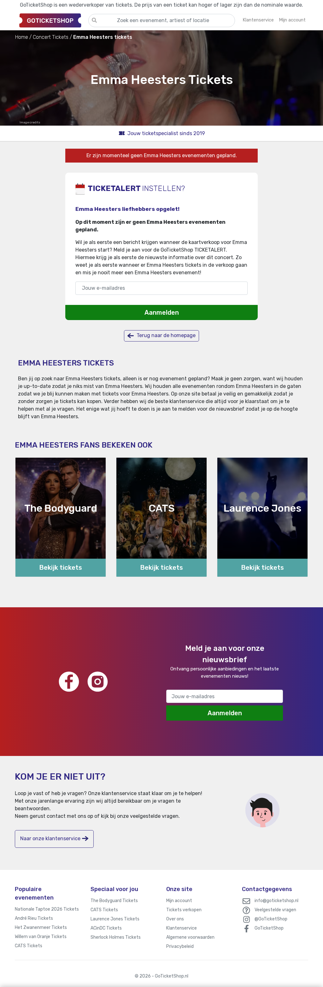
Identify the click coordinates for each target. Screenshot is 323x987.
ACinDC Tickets (106, 928)
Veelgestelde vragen (275, 910)
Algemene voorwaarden (190, 937)
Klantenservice (181, 928)
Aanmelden (161, 312)
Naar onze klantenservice (50, 838)
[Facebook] (69, 681)
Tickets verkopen (184, 910)
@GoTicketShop (271, 919)
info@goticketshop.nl (276, 900)
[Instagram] (97, 681)
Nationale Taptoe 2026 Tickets (47, 909)
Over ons (175, 919)
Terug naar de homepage (165, 335)
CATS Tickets (28, 945)
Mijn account (179, 900)
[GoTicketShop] (51, 20)
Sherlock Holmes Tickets (116, 937)
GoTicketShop (269, 928)
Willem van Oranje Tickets (41, 936)
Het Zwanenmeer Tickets (41, 927)
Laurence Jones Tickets (115, 919)
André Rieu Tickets (34, 918)
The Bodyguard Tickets (114, 900)
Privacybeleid (180, 946)
